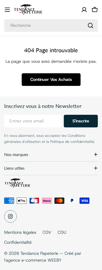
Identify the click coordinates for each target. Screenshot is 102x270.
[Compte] (84, 10)
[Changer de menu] (7, 10)
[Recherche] (90, 25)
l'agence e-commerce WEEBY (32, 260)
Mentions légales (20, 232)
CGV (47, 232)
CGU (62, 232)
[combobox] (51, 25)
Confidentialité (18, 242)
